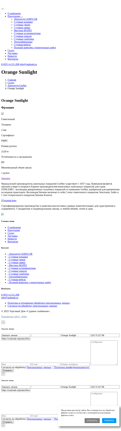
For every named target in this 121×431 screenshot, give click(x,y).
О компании (14, 13)
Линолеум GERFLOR (25, 19)
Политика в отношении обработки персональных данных (39, 303)
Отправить (8, 370)
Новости (12, 56)
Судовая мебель (22, 44)
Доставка (12, 53)
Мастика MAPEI (23, 30)
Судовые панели (23, 36)
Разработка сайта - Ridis (14, 316)
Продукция (14, 16)
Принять (109, 420)
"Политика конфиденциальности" (71, 367)
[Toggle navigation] (2, 8)
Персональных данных (39, 367)
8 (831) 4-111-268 (10, 64)
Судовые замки (22, 27)
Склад (11, 50)
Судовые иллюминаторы (27, 33)
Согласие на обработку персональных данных (32, 305)
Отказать (92, 420)
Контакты (13, 59)
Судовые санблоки (24, 39)
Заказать (5, 178)
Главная (12, 79)
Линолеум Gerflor (17, 85)
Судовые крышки (23, 22)
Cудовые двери (22, 24)
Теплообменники (23, 41)
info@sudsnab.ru (28, 64)
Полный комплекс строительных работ (35, 47)
